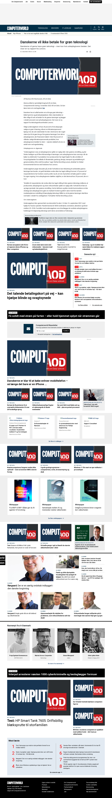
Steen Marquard (68, 655)
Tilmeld (66, 331)
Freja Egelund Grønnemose (18, 655)
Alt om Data (11, 242)
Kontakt (85, 2)
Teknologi (43, 28)
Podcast (44, 785)
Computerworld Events (71, 785)
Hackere (82, 295)
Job (26, 2)
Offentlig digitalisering (73, 138)
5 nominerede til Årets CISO (59, 33)
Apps (80, 267)
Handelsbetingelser (92, 789)
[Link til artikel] (18, 234)
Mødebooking (48, 2)
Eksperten (57, 2)
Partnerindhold (68, 787)
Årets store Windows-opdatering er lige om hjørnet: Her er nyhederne (33, 766)
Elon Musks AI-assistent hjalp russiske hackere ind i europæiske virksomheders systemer (88, 299)
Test (80, 258)
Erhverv (55, 28)
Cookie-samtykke (91, 785)
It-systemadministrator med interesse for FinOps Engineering (68, 426)
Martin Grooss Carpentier (43, 655)
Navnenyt (45, 789)
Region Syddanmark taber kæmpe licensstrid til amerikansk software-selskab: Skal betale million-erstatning (81, 753)
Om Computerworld (17, 2)
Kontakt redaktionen (48, 791)
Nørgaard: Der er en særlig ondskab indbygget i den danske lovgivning (34, 760)
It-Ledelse (66, 28)
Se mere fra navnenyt (55, 663)
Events (32, 2)
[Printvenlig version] (90, 51)
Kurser (39, 2)
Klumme (81, 277)
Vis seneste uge (97, 305)
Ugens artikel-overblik (48, 782)
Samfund (79, 28)
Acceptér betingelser (44, 334)
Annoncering (66, 2)
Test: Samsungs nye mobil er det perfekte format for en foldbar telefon (33, 746)
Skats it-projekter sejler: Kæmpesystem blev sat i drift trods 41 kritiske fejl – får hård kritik (89, 289)
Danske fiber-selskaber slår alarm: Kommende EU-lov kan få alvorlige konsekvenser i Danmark (81, 746)
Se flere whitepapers (55, 518)
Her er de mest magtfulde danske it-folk (36, 33)
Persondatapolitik (91, 782)
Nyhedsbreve (77, 2)
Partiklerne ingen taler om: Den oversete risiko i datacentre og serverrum (60, 218)
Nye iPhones (17, 33)
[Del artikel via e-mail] (87, 51)
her (44, 108)
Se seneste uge (55, 772)
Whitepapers (68, 789)
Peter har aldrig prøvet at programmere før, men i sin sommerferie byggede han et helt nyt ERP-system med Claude (80, 760)
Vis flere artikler (83, 305)
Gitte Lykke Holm (93, 655)
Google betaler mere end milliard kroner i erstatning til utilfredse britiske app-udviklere (88, 271)
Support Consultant (90, 423)
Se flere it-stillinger (55, 441)
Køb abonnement (95, 2)
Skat (80, 285)
